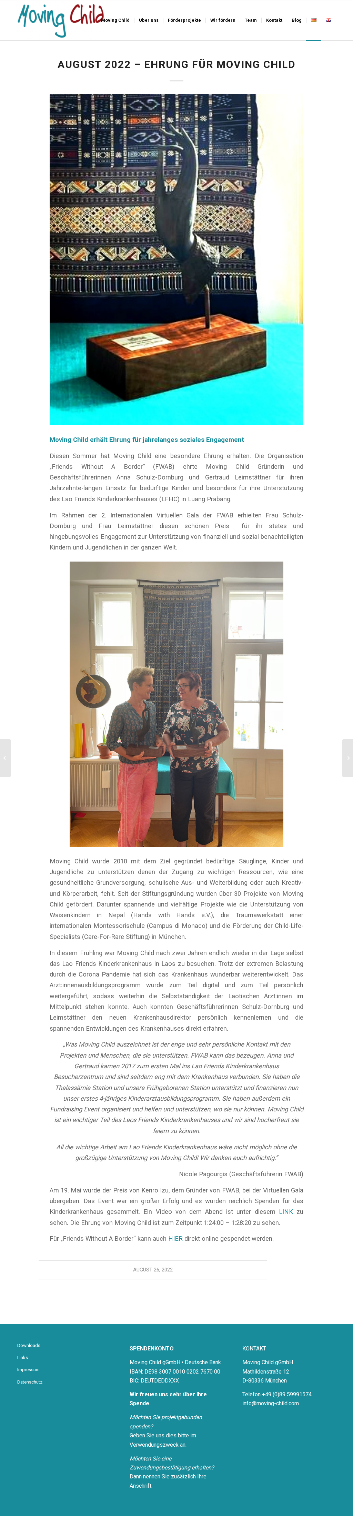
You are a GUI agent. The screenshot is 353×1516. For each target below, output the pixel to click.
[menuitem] (115, 20)
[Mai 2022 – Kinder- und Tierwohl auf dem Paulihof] (5, 758)
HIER (175, 1238)
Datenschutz (29, 1382)
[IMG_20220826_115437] (176, 259)
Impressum (28, 1369)
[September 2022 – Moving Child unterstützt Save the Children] (347, 758)
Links (22, 1357)
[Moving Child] (60, 20)
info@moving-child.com (270, 1403)
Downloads (28, 1345)
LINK (286, 1211)
